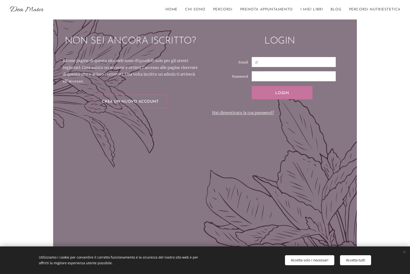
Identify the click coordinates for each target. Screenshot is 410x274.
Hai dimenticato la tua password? (243, 112)
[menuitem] (172, 10)
